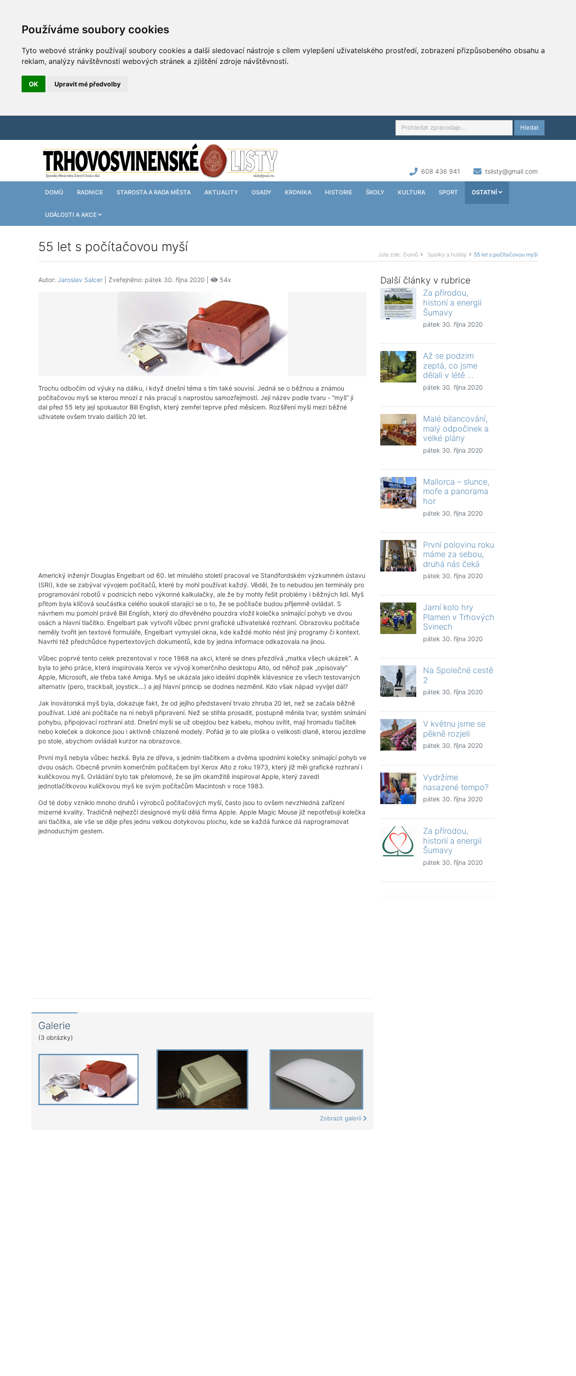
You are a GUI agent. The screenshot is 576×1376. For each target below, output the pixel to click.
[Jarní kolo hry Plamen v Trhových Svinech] (398, 618)
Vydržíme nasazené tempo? (456, 782)
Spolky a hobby (447, 254)
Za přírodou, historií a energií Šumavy (452, 302)
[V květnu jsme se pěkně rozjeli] (398, 735)
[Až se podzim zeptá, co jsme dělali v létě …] (398, 366)
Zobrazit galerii (341, 1118)
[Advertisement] (202, 496)
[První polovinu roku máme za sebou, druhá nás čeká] (398, 555)
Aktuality (221, 192)
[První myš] (202, 333)
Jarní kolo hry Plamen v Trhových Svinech (459, 617)
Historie (338, 192)
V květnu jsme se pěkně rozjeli (454, 728)
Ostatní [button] (485, 192)
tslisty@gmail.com (511, 171)
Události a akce (71, 214)
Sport (448, 192)
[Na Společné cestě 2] (398, 681)
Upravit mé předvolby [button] (87, 84)
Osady (261, 192)
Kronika (298, 192)
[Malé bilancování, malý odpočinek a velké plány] (398, 429)
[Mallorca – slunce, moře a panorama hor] (398, 492)
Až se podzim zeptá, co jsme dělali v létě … (450, 365)
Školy (375, 192)
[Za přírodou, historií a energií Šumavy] (398, 303)
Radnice (90, 192)
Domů (54, 192)
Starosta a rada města (154, 192)
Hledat (529, 127)
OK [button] (33, 84)
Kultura (411, 192)
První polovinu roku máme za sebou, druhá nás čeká (458, 554)
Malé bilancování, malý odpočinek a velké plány (456, 428)
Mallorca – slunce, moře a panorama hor (456, 491)
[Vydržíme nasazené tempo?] (398, 788)
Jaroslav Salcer (80, 279)
